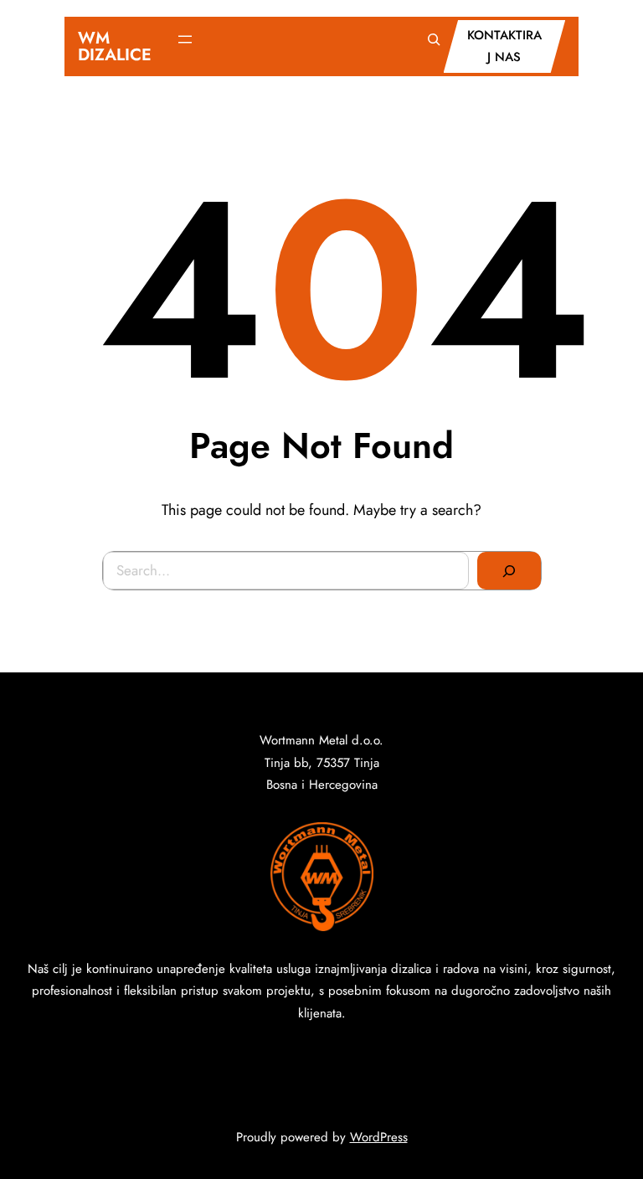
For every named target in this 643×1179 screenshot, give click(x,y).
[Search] (509, 571)
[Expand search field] (434, 39)
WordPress (379, 1137)
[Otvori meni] (185, 39)
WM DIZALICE (115, 46)
